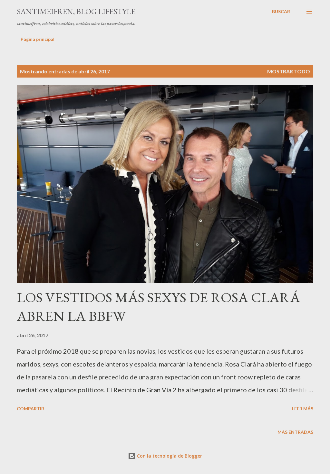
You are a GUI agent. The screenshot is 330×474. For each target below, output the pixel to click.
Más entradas (295, 432)
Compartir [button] (30, 408)
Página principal (37, 39)
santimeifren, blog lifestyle (76, 11)
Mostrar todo (288, 71)
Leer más (302, 408)
